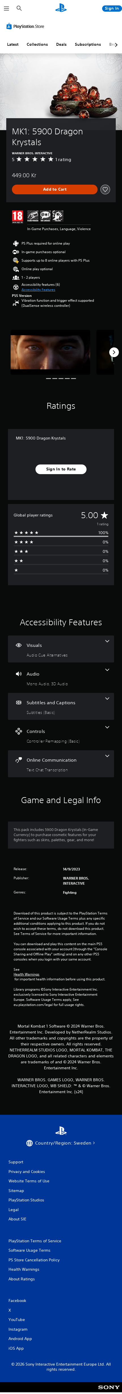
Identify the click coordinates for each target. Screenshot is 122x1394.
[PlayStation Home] (61, 8)
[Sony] (109, 1391)
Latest (12, 44)
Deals (61, 44)
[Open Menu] (6, 8)
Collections (37, 44)
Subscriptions (88, 44)
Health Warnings (26, 974)
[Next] (114, 352)
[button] (38, 289)
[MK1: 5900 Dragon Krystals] (50, 352)
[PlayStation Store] (26, 26)
